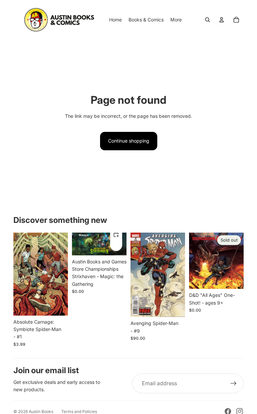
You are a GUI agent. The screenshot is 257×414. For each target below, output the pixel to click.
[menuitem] (176, 19)
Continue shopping (128, 141)
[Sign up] (234, 384)
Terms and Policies (79, 411)
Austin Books (41, 411)
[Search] (207, 19)
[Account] (221, 19)
